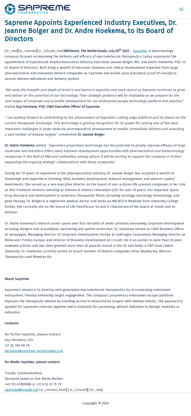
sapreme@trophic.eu (21, 390)
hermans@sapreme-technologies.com (34, 351)
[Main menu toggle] (181, 9)
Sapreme (140, 51)
